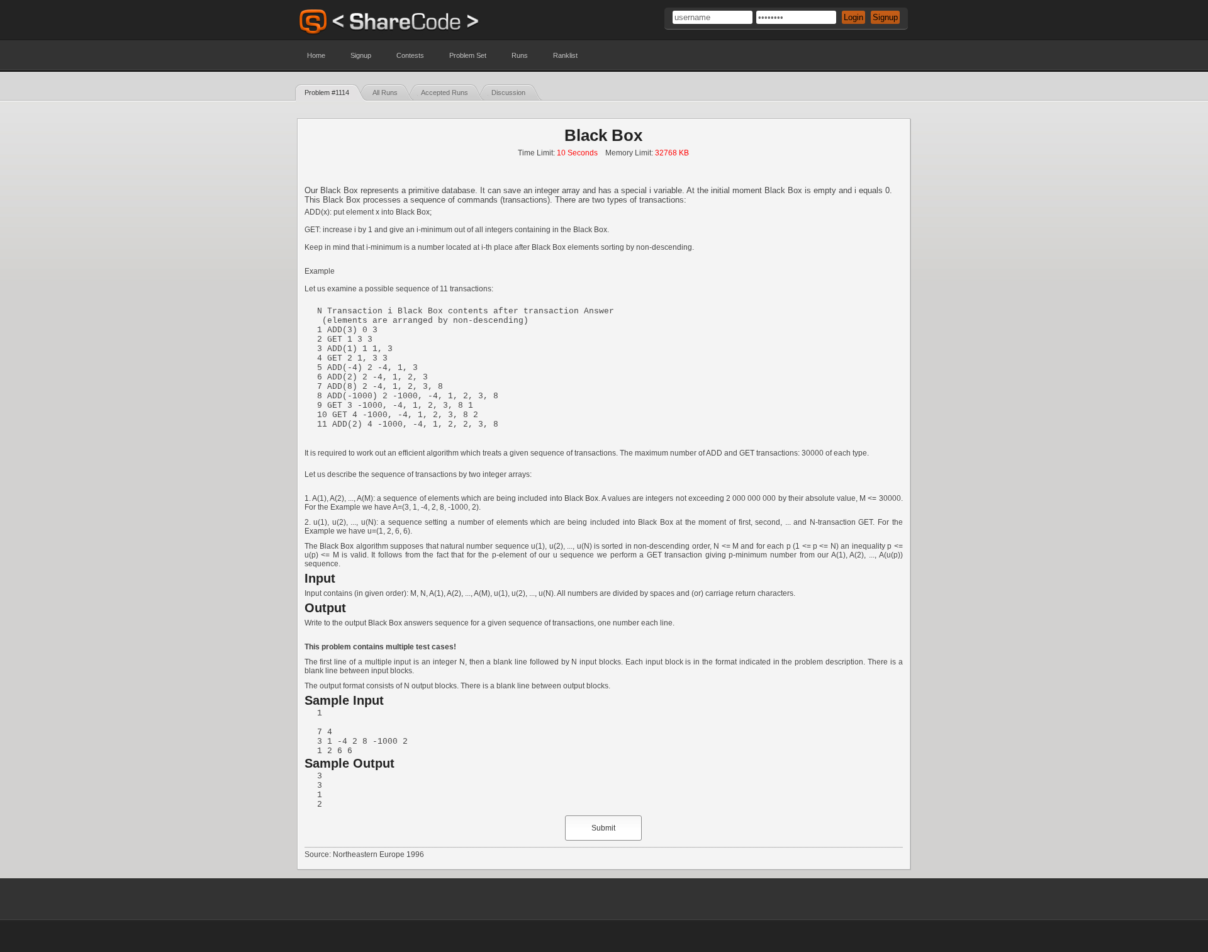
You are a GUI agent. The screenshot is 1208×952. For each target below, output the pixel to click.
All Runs (385, 92)
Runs (520, 55)
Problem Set (467, 55)
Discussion (508, 92)
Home (316, 55)
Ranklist (565, 55)
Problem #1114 (327, 92)
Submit (603, 828)
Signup (360, 55)
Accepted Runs (444, 92)
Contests (410, 55)
